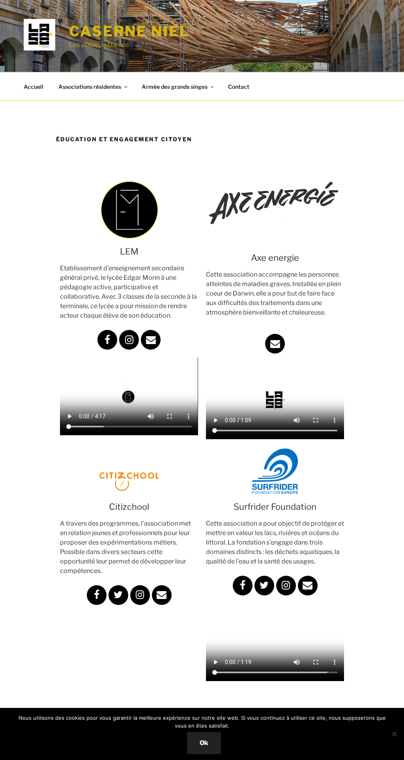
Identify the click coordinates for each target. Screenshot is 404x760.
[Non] (394, 734)
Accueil (33, 86)
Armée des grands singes (175, 86)
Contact (238, 86)
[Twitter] (118, 595)
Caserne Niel (129, 31)
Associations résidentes (89, 86)
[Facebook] (107, 340)
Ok (204, 743)
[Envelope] (151, 340)
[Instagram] (129, 340)
